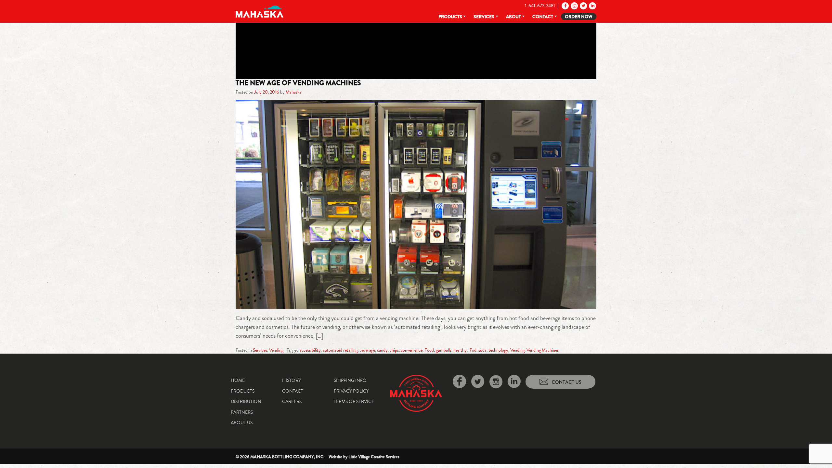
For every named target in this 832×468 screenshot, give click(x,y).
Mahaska (293, 92)
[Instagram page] (574, 5)
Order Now (578, 16)
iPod (472, 350)
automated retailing (340, 350)
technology (498, 350)
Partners (242, 412)
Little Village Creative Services (373, 457)
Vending (276, 350)
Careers (292, 401)
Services (484, 16)
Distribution (246, 401)
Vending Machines (542, 350)
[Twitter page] (583, 5)
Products (450, 16)
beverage (367, 350)
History (291, 380)
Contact (542, 16)
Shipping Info (350, 380)
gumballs (443, 350)
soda (482, 350)
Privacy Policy (351, 391)
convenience (411, 350)
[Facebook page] (565, 5)
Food (429, 350)
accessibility (310, 350)
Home (238, 380)
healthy (460, 350)
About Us (242, 422)
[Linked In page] (592, 5)
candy (382, 350)
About (513, 16)
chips (394, 350)
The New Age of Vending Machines (298, 83)
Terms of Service (354, 401)
